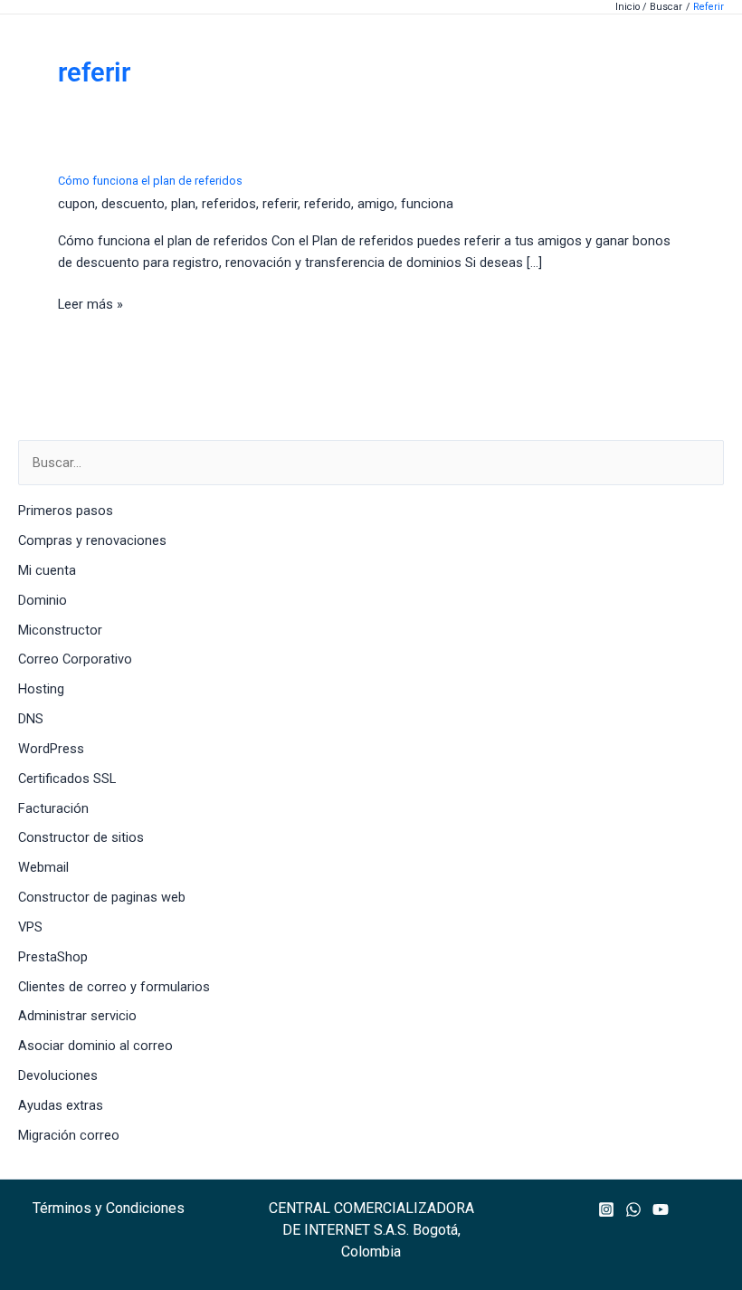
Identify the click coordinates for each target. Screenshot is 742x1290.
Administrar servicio (77, 1016)
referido (327, 204)
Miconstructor (60, 630)
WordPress (51, 749)
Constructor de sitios (81, 837)
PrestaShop (53, 957)
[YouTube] (660, 1209)
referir (280, 204)
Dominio (42, 600)
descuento (133, 204)
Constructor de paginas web (102, 897)
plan (183, 204)
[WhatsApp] (633, 1209)
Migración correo (68, 1135)
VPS (30, 927)
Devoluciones (58, 1075)
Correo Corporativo (75, 659)
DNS (30, 719)
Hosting (41, 689)
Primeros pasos (65, 510)
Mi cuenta (47, 570)
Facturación (53, 808)
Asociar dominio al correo (95, 1045)
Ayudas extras (60, 1105)
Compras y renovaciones (92, 540)
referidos (229, 204)
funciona (427, 204)
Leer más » (90, 305)
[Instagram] (606, 1209)
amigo (376, 204)
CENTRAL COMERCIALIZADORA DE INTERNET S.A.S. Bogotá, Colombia (371, 1229)
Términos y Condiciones (109, 1208)
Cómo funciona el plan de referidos (150, 180)
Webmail (43, 867)
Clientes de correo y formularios (114, 987)
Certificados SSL (67, 778)
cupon (76, 204)
